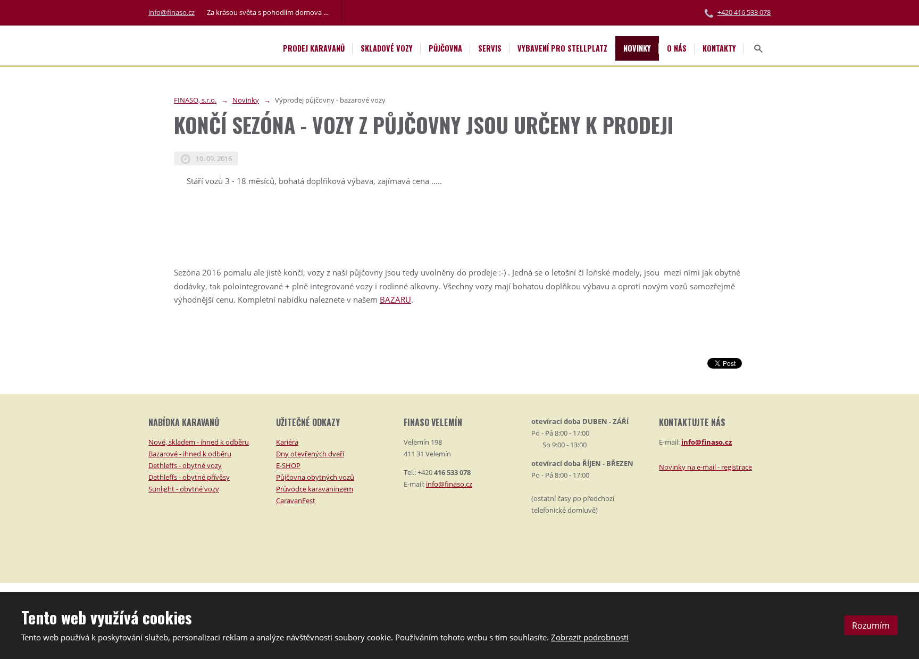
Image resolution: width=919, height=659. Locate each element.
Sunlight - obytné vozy (183, 489)
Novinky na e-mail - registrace (705, 467)
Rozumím (871, 625)
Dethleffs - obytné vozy (185, 465)
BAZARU (395, 299)
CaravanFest (295, 500)
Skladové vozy (387, 48)
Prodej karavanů (314, 48)
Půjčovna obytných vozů (315, 477)
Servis (490, 48)
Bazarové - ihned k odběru (189, 453)
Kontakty (719, 48)
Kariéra (287, 442)
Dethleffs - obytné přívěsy (189, 477)
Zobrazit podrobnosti (590, 637)
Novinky (637, 48)
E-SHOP (288, 465)
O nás (677, 48)
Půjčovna (445, 48)
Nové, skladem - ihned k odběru (198, 442)
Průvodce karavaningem (314, 489)
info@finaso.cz (171, 12)
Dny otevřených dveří (310, 453)
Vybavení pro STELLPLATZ (562, 48)
